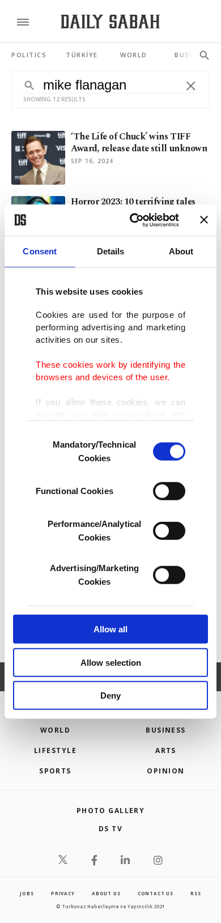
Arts (165, 750)
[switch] (169, 491)
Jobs (26, 893)
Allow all (111, 629)
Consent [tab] (40, 251)
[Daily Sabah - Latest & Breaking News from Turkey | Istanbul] (110, 22)
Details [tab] (111, 251)
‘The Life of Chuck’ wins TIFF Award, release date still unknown (139, 142)
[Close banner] (204, 220)
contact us (155, 893)
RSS (195, 893)
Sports (55, 771)
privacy (63, 893)
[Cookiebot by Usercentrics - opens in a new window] (134, 219)
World (55, 730)
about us (106, 893)
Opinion (165, 771)
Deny (110, 695)
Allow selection (110, 662)
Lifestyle (55, 750)
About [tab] (181, 251)
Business (166, 730)
